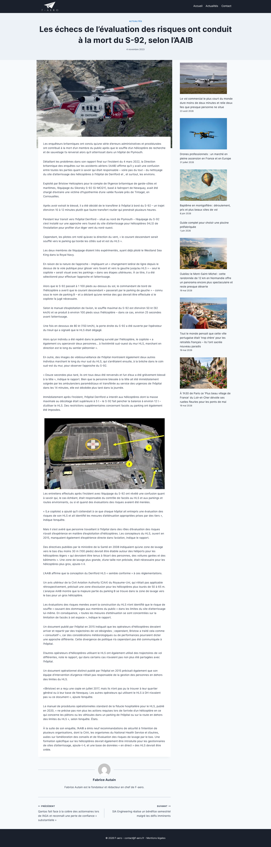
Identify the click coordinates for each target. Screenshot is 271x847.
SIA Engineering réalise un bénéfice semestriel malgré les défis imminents (141, 811)
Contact (226, 6)
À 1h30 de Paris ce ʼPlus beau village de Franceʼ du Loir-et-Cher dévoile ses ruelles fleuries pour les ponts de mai (205, 397)
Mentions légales (155, 838)
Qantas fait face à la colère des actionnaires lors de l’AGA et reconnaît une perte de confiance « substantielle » (68, 813)
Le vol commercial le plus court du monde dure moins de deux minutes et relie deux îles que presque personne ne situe (206, 103)
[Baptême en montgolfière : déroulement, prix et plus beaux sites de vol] (206, 185)
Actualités (212, 6)
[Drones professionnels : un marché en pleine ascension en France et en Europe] (206, 133)
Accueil (197, 6)
